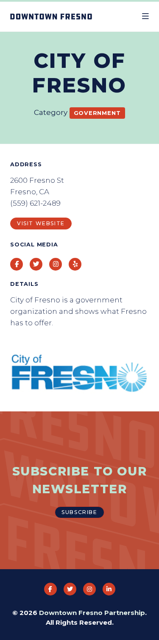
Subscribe (79, 512)
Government (97, 112)
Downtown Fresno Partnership (92, 613)
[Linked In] (109, 589)
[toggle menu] (145, 16)
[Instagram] (89, 589)
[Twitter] (70, 589)
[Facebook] (50, 589)
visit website (41, 223)
